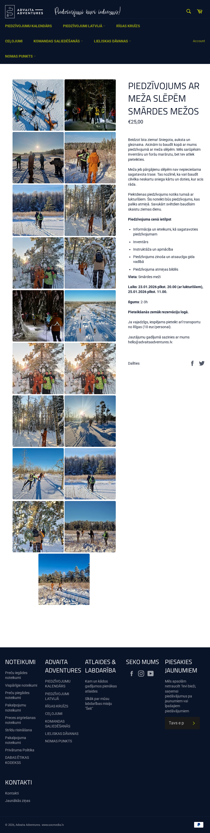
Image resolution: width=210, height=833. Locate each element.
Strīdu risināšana (18, 730)
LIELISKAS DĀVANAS (111, 41)
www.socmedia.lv (53, 825)
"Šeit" (89, 708)
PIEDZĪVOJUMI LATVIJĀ (83, 26)
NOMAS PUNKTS (19, 56)
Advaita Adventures (28, 825)
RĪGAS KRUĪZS (128, 26)
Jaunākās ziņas (17, 801)
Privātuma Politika (19, 750)
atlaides (91, 691)
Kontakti (12, 793)
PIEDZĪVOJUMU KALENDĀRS (28, 26)
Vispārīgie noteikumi (21, 685)
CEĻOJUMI (14, 41)
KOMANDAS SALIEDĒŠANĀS (57, 41)
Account (199, 41)
